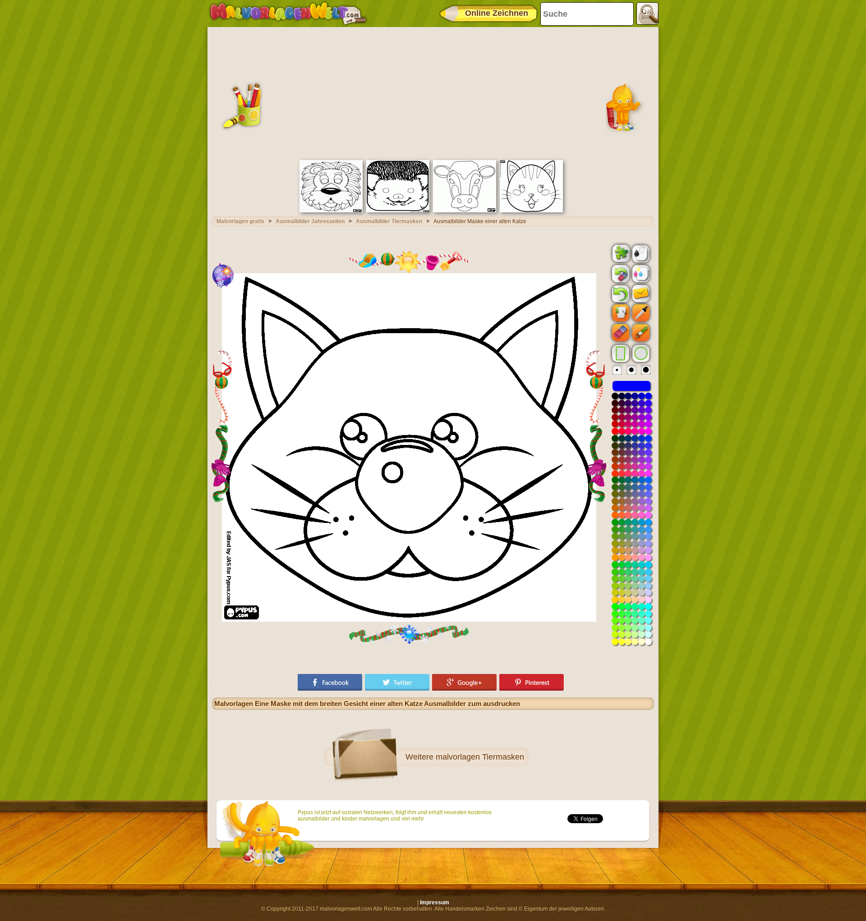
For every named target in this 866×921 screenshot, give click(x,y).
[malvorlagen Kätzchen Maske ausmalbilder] (531, 210)
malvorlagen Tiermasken (480, 756)
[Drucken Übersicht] (640, 252)
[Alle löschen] (619, 273)
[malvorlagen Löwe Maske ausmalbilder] (331, 210)
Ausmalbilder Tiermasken (389, 221)
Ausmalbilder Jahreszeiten (310, 221)
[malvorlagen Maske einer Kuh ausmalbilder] (464, 210)
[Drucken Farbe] (640, 273)
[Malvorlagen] (288, 13)
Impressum (434, 902)
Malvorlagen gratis (240, 221)
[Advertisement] (433, 92)
